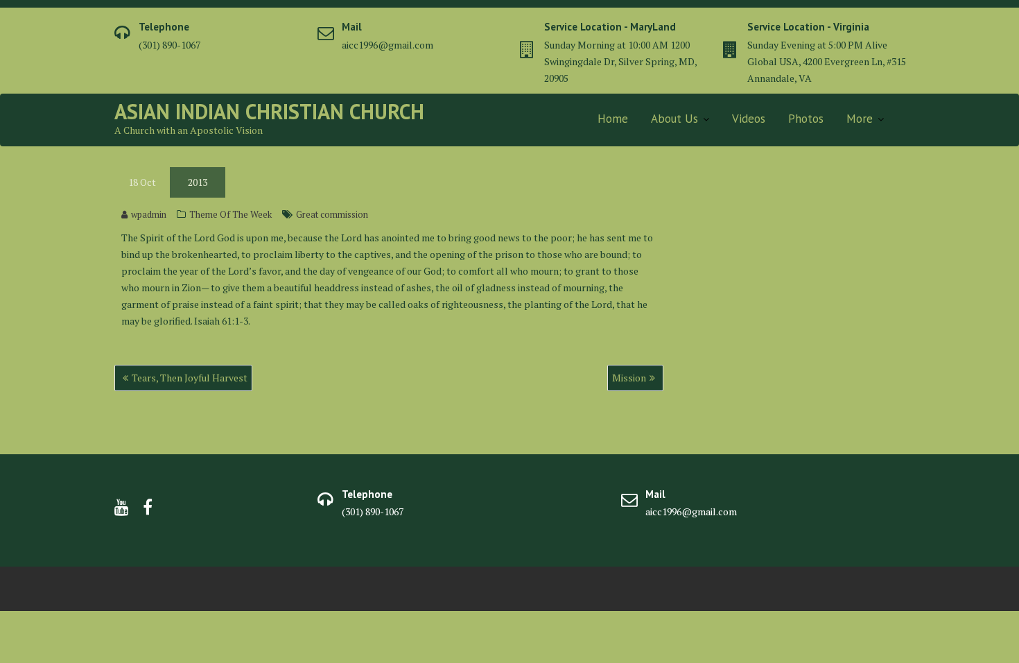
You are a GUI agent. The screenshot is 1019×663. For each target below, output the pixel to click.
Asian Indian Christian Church (269, 111)
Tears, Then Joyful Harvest (189, 377)
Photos (806, 118)
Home (613, 118)
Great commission (332, 214)
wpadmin (148, 214)
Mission (629, 377)
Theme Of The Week (230, 214)
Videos (748, 118)
